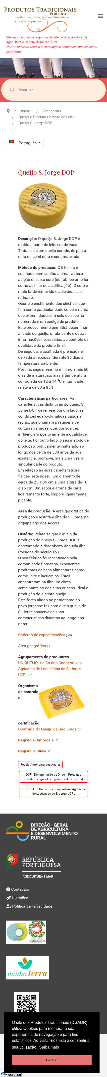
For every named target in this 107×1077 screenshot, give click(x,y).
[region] (53, 68)
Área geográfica (32, 645)
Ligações (20, 897)
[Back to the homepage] (43, 16)
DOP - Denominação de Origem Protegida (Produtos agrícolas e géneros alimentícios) (53, 777)
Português (28, 142)
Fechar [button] (52, 1060)
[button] (100, 16)
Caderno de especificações (41, 634)
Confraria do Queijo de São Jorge (47, 729)
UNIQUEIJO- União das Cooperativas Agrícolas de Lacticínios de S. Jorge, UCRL (50, 668)
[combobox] (53, 90)
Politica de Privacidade (32, 906)
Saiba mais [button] (49, 1047)
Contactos (20, 889)
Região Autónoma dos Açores (40, 764)
